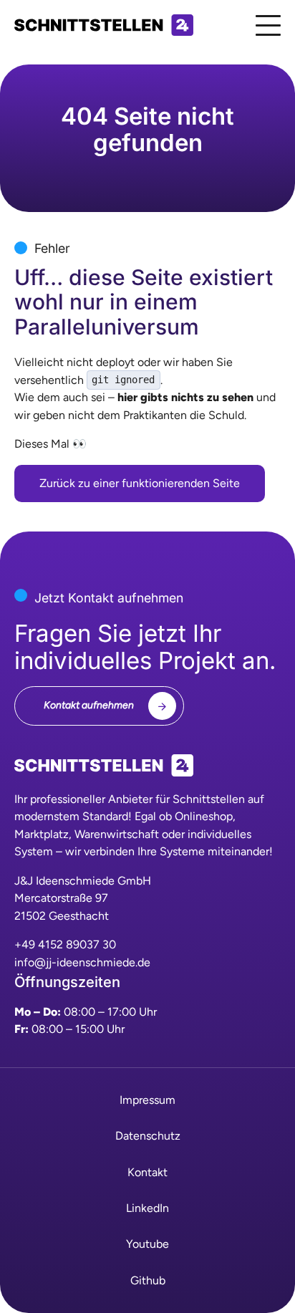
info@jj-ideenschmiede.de (82, 962)
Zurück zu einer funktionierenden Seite (139, 483)
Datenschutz (147, 1136)
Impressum (147, 1100)
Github (147, 1280)
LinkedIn (147, 1208)
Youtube (147, 1244)
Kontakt (147, 1172)
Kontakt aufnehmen (89, 705)
